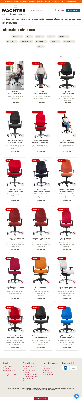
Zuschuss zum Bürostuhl (30, 376)
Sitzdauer (53, 41)
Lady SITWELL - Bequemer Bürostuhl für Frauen (67, 288)
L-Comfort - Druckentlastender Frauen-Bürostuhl (15, 93)
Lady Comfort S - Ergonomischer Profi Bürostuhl (15, 190)
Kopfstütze (10, 41)
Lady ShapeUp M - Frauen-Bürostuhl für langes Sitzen (15, 288)
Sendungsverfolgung (29, 370)
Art (27, 36)
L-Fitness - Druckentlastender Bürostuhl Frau (41, 93)
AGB (44, 366)
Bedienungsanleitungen (30, 366)
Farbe (49, 36)
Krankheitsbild (24, 41)
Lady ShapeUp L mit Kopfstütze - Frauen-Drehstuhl (67, 239)
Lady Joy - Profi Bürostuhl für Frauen (15, 239)
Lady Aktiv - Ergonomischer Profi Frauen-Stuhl (67, 93)
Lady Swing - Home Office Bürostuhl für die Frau (15, 336)
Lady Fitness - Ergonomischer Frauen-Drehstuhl (41, 190)
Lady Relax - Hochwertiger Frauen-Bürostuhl (41, 239)
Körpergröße (39, 41)
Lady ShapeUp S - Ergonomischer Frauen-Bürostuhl (41, 288)
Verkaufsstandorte (73, 10)
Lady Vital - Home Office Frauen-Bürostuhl (41, 336)
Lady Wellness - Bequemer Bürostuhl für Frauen (67, 336)
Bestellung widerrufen (41, 398)
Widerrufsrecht (47, 372)
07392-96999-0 (11, 1)
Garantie (25, 368)
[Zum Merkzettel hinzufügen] (22, 86)
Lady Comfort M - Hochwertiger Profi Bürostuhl (67, 141)
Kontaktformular (8, 366)
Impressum (46, 370)
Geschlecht (62, 36)
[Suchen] (44, 10)
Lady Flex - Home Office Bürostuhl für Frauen (67, 190)
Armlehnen (15, 36)
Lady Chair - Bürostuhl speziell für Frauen (15, 141)
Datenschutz (46, 368)
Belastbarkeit (67, 41)
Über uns (6, 368)
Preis (39, 46)
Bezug (38, 36)
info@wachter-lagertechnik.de (26, 1)
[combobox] (36, 10)
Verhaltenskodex (48, 374)
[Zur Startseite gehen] (14, 10)
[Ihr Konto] (55, 10)
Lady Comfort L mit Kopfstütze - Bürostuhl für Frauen (41, 141)
